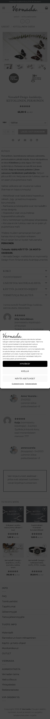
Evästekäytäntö (18, 384)
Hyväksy (25, 363)
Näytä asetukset (25, 378)
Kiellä (25, 371)
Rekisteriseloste (31, 384)
